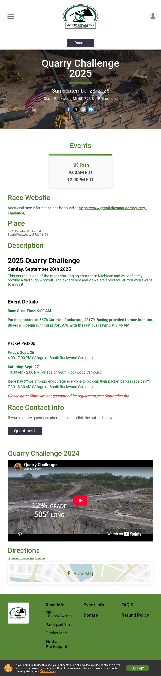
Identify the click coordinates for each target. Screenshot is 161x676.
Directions (109, 99)
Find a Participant (57, 644)
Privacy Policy (48, 671)
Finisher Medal (57, 633)
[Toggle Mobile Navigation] (10, 17)
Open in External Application (26, 558)
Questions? (25, 430)
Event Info (94, 605)
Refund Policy (135, 615)
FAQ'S (127, 605)
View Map (84, 573)
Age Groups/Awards (59, 614)
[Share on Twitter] (76, 109)
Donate (80, 43)
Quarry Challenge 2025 (80, 68)
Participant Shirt (59, 624)
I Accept (137, 668)
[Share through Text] (91, 109)
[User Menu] (153, 16)
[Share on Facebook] (69, 109)
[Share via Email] (83, 109)
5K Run (80, 165)
